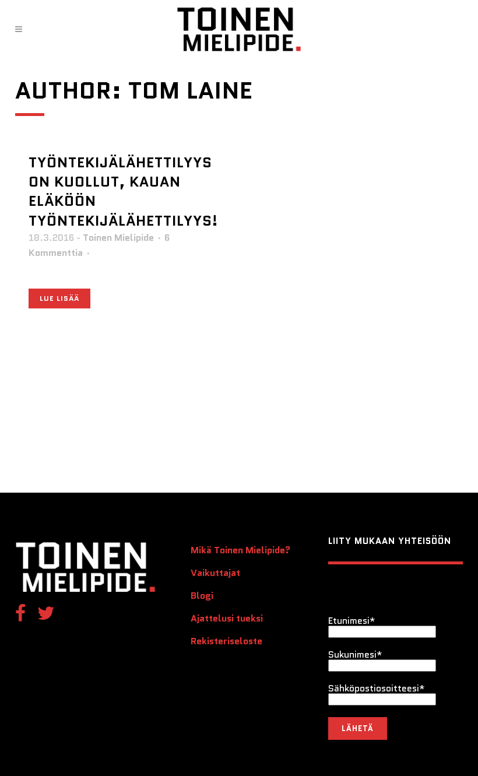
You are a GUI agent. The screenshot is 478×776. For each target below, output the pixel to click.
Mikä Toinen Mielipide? (240, 550)
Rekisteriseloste (226, 641)
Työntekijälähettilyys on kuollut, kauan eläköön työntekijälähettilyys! (123, 191)
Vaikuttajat (215, 573)
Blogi (202, 595)
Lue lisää (59, 298)
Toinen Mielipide (118, 237)
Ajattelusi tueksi (227, 618)
